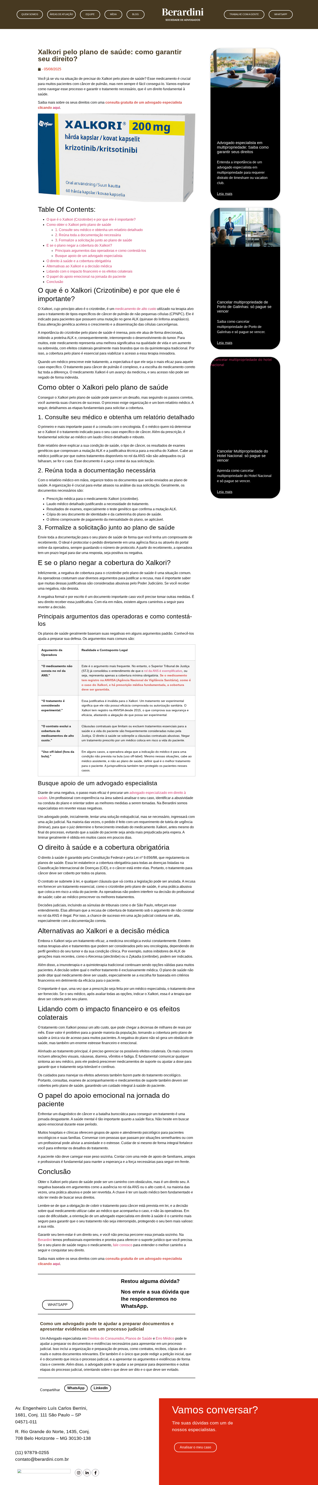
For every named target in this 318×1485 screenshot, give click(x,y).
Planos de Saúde (138, 1338)
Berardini (45, 1240)
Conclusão (55, 282)
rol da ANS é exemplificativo (163, 671)
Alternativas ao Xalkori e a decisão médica (79, 266)
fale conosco (122, 1245)
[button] (76, 1388)
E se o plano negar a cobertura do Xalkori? (79, 245)
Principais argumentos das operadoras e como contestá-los (100, 250)
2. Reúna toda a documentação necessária (88, 235)
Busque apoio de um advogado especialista (88, 256)
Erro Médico (165, 1338)
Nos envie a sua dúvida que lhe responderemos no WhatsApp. (155, 1299)
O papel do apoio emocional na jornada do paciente (86, 276)
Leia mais (224, 194)
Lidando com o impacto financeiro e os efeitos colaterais (89, 271)
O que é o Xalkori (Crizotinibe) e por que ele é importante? (91, 219)
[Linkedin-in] (87, 1472)
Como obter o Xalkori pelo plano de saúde (79, 224)
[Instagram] (78, 1472)
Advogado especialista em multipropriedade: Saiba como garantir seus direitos (243, 147)
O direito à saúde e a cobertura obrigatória (79, 261)
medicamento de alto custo (135, 309)
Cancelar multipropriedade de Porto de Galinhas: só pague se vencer (244, 306)
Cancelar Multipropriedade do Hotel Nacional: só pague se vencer (242, 455)
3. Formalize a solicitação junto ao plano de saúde (93, 240)
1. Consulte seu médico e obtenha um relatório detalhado (99, 230)
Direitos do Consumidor (106, 1338)
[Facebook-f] (95, 1472)
